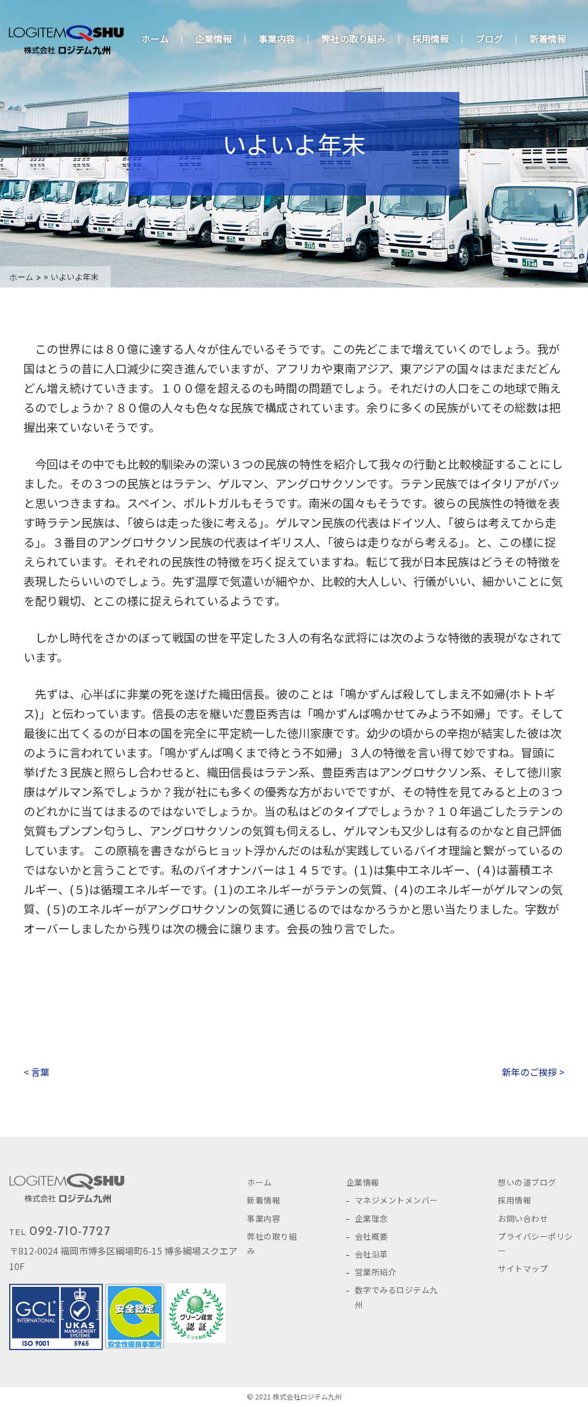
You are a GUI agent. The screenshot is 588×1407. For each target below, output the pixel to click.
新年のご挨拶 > (533, 1072)
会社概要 (371, 1236)
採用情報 (430, 38)
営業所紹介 (376, 1272)
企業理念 (371, 1218)
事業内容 (276, 38)
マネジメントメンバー (396, 1200)
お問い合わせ (523, 1218)
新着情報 (547, 38)
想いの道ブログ (527, 1182)
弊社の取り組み (354, 38)
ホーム (155, 38)
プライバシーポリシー (535, 1243)
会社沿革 (371, 1254)
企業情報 (213, 38)
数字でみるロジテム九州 (396, 1297)
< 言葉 (36, 1072)
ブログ (489, 38)
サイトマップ (523, 1268)
